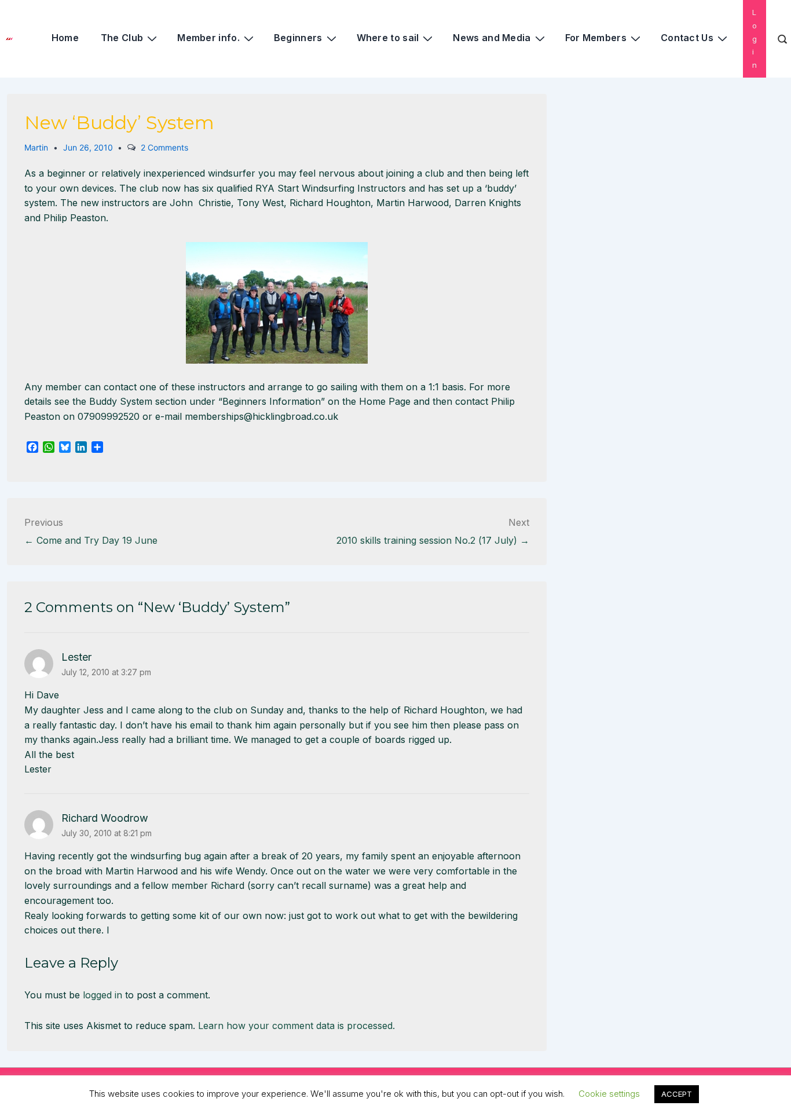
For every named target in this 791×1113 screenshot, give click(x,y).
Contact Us (687, 37)
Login (754, 38)
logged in (102, 995)
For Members (596, 37)
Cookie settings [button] (609, 1093)
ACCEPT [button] (676, 1094)
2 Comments (164, 147)
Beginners (298, 37)
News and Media (491, 37)
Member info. (208, 37)
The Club (122, 37)
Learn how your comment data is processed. (296, 1025)
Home (65, 37)
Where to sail (388, 37)
